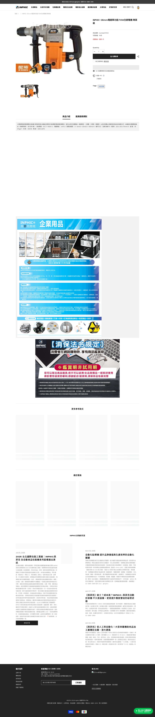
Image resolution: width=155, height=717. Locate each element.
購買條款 (106, 61)
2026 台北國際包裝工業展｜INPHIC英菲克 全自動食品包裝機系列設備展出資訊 (36, 559)
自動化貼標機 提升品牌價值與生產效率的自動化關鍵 (109, 556)
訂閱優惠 (78, 683)
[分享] (137, 56)
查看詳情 (27, 623)
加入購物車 (114, 56)
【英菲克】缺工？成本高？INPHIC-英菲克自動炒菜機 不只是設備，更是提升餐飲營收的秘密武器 (109, 598)
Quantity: (96, 48)
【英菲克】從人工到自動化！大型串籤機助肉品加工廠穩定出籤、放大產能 (110, 628)
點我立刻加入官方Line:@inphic (71, 2)
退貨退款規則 (81, 116)
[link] (30, 455)
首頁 (16, 14)
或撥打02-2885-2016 (87, 2)
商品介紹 (66, 116)
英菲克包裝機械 (96, 688)
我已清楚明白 (99, 61)
